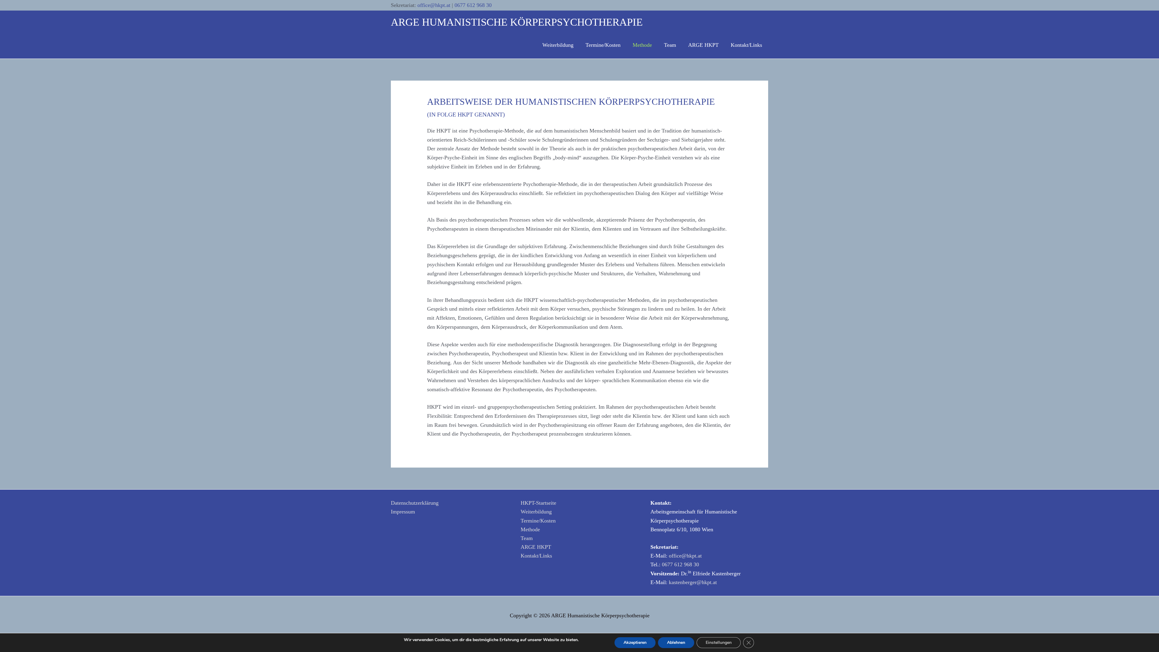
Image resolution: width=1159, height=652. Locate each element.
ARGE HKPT (536, 547)
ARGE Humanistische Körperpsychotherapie (517, 22)
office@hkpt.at (434, 5)
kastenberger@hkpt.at (693, 582)
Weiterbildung (536, 512)
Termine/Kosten (538, 521)
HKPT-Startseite (538, 503)
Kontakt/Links (536, 556)
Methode (530, 529)
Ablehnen (676, 642)
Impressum (403, 512)
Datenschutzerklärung (415, 503)
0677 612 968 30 (473, 5)
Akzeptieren (635, 642)
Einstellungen (719, 642)
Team (527, 538)
